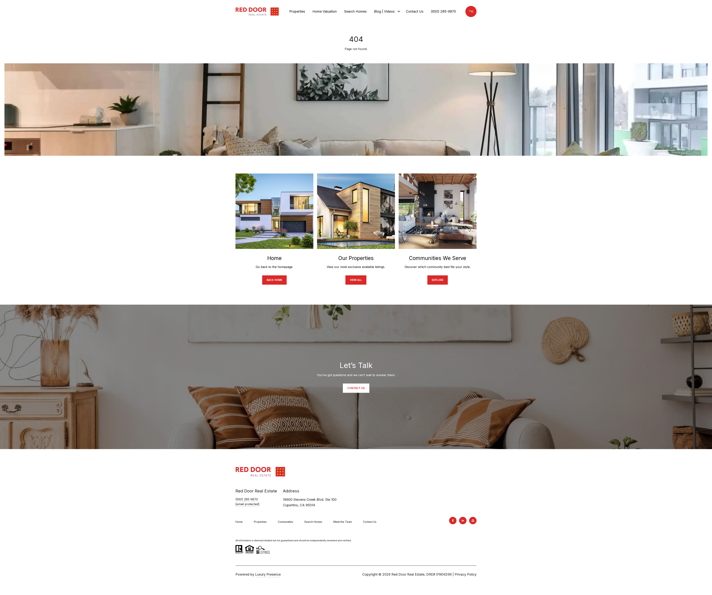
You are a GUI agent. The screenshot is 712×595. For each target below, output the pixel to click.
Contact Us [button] (356, 388)
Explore (437, 279)
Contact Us (414, 11)
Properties (297, 11)
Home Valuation (324, 11)
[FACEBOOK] (452, 520)
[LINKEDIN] (463, 520)
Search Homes (355, 11)
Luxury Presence (268, 574)
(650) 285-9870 (443, 11)
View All (356, 279)
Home (239, 521)
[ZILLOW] (473, 520)
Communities (285, 521)
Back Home (274, 279)
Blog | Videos (384, 11)
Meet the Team (342, 521)
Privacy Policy (466, 574)
